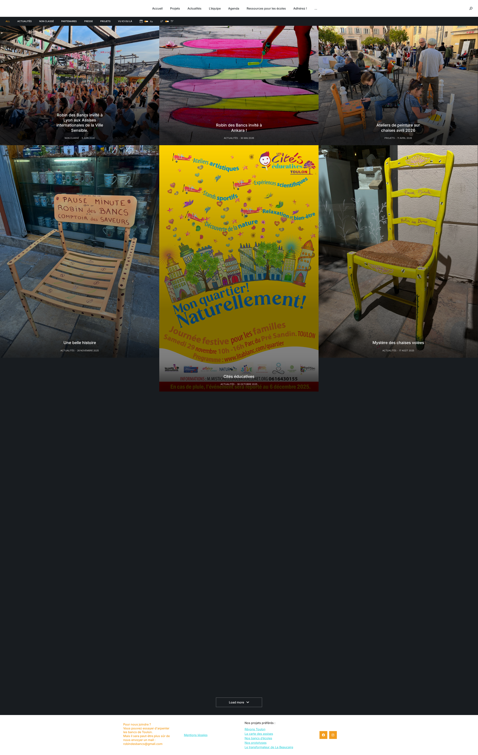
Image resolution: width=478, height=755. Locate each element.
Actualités (24, 21)
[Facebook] (323, 735)
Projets (105, 21)
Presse (88, 21)
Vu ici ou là (125, 21)
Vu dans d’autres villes (239, 496)
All (8, 21)
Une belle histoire (79, 342)
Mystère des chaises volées (398, 342)
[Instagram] (333, 735)
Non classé (46, 21)
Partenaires (69, 21)
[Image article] (79, 85)
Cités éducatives (239, 376)
